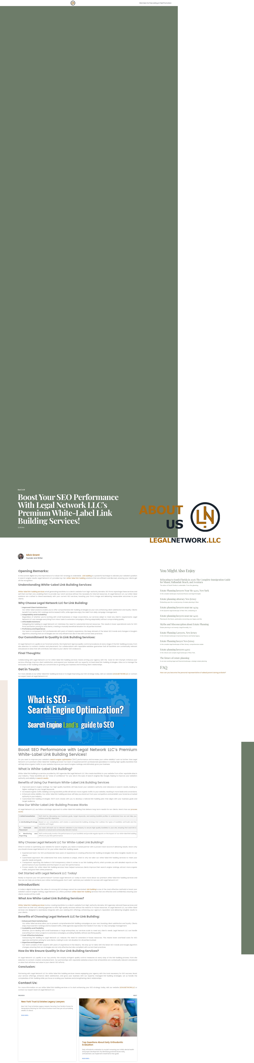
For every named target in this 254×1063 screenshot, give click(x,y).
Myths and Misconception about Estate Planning (184, 624)
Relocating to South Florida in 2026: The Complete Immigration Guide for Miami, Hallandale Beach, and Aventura (195, 581)
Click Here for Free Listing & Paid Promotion (155, 3)
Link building (87, 576)
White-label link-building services (31, 905)
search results (42, 778)
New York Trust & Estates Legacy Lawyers (42, 1001)
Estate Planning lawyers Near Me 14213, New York (184, 590)
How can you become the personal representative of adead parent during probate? (193, 672)
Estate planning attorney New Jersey (178, 598)
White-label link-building (28, 591)
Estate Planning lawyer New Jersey (177, 641)
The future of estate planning (174, 657)
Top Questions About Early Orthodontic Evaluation (102, 1043)
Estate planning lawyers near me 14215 (179, 615)
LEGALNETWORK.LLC (120, 674)
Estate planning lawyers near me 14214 (179, 607)
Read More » (25, 1015)
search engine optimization (61, 759)
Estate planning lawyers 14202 (175, 649)
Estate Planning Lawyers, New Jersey (178, 632)
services (41, 591)
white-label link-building (75, 578)
